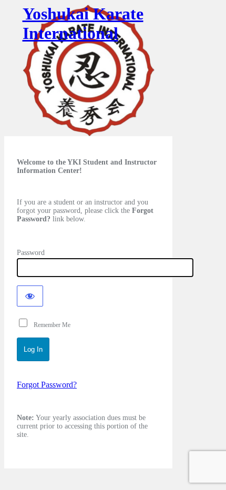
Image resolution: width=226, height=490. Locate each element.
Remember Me (49, 325)
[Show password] (30, 296)
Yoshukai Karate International (83, 23)
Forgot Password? (47, 384)
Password (31, 253)
